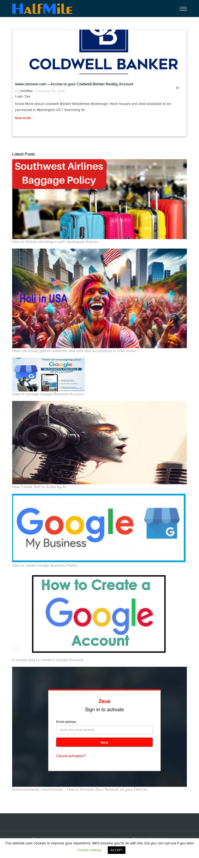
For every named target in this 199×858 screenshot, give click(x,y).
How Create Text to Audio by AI (39, 487)
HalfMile (26, 91)
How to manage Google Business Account (48, 394)
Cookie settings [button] (89, 850)
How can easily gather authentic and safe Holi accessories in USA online (74, 351)
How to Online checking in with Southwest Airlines (55, 242)
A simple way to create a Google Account (47, 660)
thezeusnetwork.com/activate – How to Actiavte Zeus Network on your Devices (80, 789)
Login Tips (23, 96)
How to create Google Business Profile (44, 565)
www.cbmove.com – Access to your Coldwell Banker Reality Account (74, 84)
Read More (23, 118)
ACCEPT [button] (117, 850)
